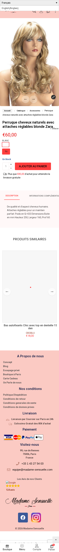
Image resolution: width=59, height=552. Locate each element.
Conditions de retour (14, 399)
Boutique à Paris (12, 374)
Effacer (55, 128)
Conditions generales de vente (19, 403)
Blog (5, 366)
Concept (7, 362)
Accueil (7, 111)
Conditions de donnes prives (18, 407)
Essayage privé (11, 370)
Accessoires (35, 111)
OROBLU (30, 333)
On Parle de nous (12, 382)
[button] (33, 99)
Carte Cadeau (10, 378)
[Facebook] (23, 517)
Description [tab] (12, 196)
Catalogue (21, 111)
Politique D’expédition (15, 395)
